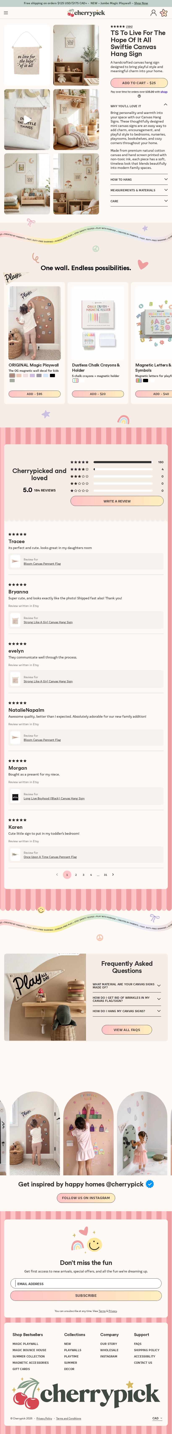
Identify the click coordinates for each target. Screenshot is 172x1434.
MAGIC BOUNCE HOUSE (29, 1350)
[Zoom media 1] (27, 55)
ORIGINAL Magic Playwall (34, 365)
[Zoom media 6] (76, 183)
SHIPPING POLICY (146, 1350)
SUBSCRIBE (86, 1295)
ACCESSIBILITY (144, 1356)
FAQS (137, 1343)
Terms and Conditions (68, 1418)
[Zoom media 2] (76, 55)
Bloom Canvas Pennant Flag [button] (42, 563)
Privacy (113, 1311)
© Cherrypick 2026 (21, 1418)
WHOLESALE (109, 1350)
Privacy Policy (44, 1418)
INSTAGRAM (108, 1356)
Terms (102, 1311)
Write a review (117, 500)
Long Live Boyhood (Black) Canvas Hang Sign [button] (54, 798)
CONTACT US (143, 1362)
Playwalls (72, 1350)
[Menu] (6, 13)
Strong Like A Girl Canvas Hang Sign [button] (48, 622)
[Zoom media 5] (27, 183)
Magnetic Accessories (31, 1362)
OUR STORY (108, 1343)
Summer (70, 1362)
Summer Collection (29, 1356)
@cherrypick (125, 1184)
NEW (67, 1343)
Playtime (71, 1356)
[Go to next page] (114, 875)
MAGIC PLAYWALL (25, 1343)
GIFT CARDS (21, 1369)
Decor (69, 1369)
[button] (118, 26)
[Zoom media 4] (76, 119)
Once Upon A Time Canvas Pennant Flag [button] (50, 857)
